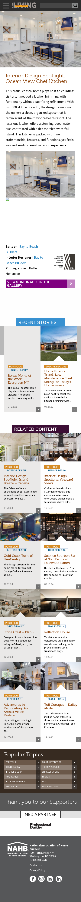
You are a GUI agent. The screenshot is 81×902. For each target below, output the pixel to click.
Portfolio (11, 762)
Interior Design (14, 772)
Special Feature (50, 772)
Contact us (36, 865)
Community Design (51, 762)
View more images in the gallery (28, 284)
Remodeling (12, 786)
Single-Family (13, 767)
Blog (44, 782)
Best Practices (50, 786)
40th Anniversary (15, 782)
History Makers (50, 767)
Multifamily (12, 777)
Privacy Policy (37, 870)
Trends (46, 777)
